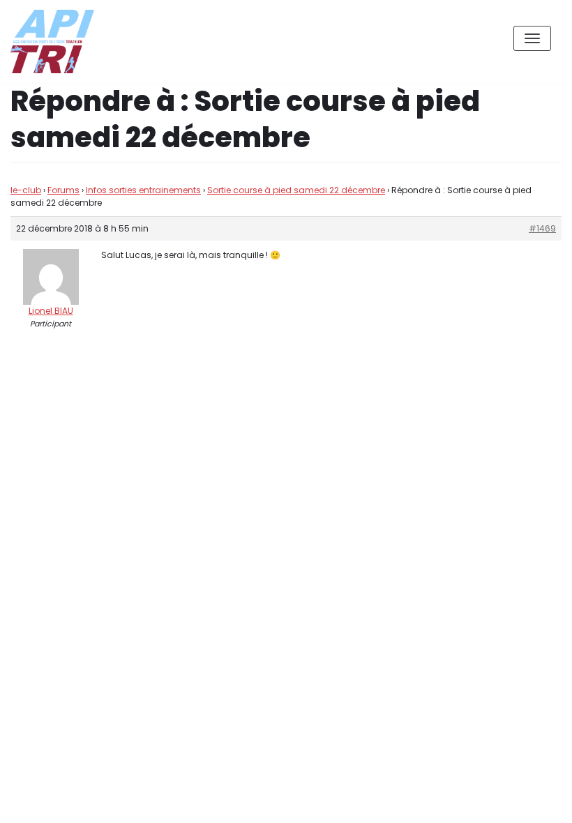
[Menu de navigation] (532, 38)
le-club (25, 190)
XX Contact (530, 801)
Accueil (465, 801)
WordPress (160, 750)
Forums (63, 190)
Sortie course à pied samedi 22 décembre (296, 190)
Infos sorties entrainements (143, 190)
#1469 (542, 228)
